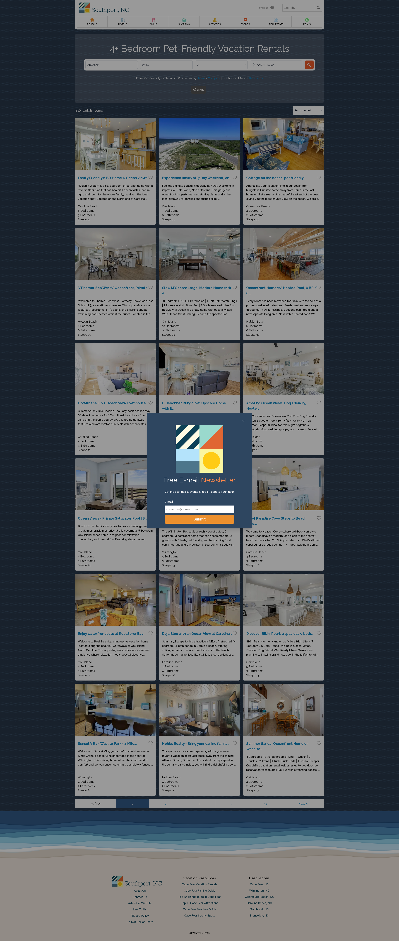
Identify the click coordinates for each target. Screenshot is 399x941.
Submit (200, 519)
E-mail (169, 501)
